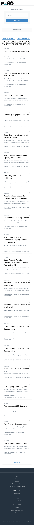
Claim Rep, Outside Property (14, 95)
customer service (8, 38)
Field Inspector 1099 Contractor (16, 406)
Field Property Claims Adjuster (15, 387)
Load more (17, 462)
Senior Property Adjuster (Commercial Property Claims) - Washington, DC (16, 239)
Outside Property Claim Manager (16, 369)
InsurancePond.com (15, 521)
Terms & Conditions (17, 483)
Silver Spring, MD (22, 38)
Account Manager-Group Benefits (16, 218)
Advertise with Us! (17, 501)
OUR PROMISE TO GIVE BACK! (17, 486)
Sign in (17, 498)
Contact (17, 478)
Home (17, 476)
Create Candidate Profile (17, 510)
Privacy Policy (29, 521)
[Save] (29, 49)
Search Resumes (17, 495)
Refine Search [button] (17, 29)
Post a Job (17, 493)
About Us (17, 481)
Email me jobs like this (17, 9)
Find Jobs (17, 507)
